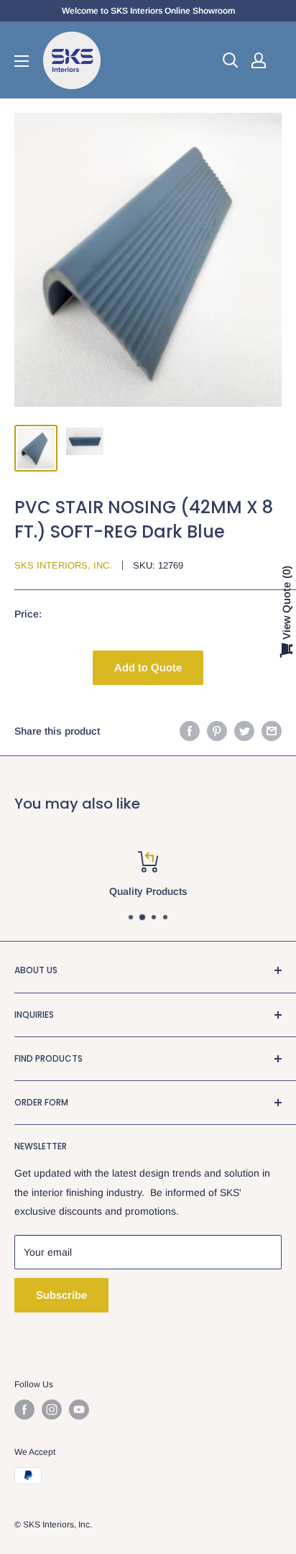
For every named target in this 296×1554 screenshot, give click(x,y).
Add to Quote (148, 667)
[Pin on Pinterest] (217, 731)
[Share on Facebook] (190, 731)
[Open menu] (21, 61)
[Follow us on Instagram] (52, 1409)
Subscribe (61, 1295)
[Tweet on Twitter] (244, 731)
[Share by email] (272, 731)
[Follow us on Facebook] (24, 1409)
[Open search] (231, 60)
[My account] (258, 60)
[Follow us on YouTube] (79, 1409)
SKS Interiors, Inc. (63, 565)
